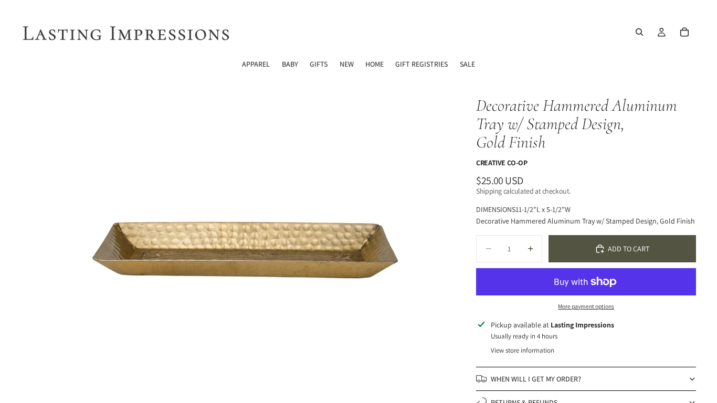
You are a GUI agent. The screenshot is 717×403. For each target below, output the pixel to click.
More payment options (586, 306)
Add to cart (628, 248)
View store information (522, 350)
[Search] (639, 32)
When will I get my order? (536, 379)
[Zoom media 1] (243, 239)
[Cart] (684, 32)
